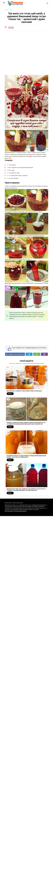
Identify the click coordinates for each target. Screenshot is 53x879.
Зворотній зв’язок (9, 511)
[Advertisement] (26, 42)
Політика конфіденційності (20, 511)
